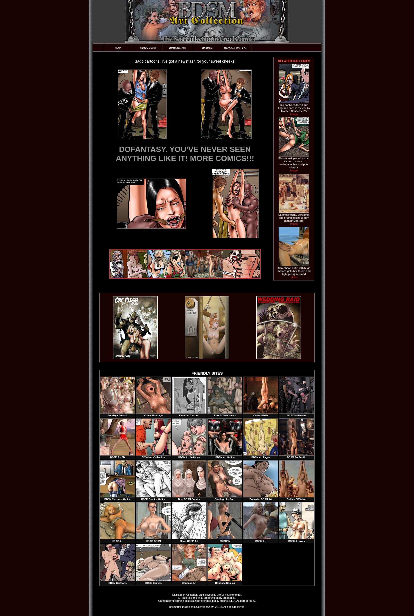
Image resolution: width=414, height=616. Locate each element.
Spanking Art (178, 47)
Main (118, 47)
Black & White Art (236, 47)
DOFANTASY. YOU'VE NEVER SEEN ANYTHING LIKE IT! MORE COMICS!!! (185, 154)
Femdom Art (148, 47)
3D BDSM (207, 47)
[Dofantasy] (135, 357)
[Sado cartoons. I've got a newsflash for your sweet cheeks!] (142, 104)
